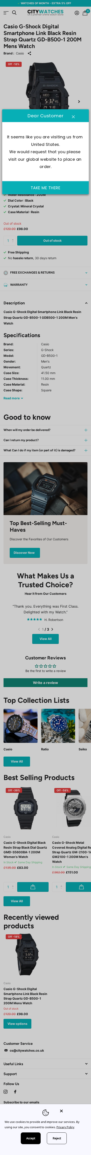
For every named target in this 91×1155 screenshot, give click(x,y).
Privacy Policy (65, 1127)
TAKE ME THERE (46, 188)
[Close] (72, 1111)
